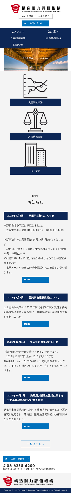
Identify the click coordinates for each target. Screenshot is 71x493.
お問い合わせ (35, 23)
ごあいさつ (17, 31)
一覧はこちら (35, 444)
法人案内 (53, 31)
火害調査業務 (17, 38)
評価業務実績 (53, 38)
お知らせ (18, 44)
